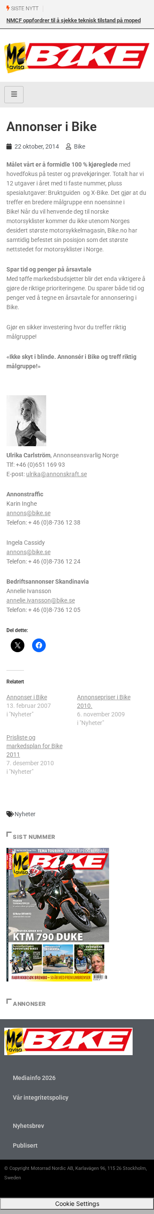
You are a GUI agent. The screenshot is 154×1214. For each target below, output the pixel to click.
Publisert (25, 1145)
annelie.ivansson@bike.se (40, 600)
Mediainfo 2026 (34, 1077)
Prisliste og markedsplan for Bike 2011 (34, 746)
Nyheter (25, 814)
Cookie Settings (77, 1203)
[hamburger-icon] (14, 94)
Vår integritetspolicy (40, 1097)
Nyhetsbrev (28, 1125)
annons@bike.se (28, 513)
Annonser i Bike (26, 697)
